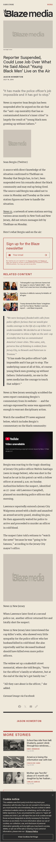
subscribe (8, 5)
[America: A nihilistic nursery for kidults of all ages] (10, 296)
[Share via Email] (30, 706)
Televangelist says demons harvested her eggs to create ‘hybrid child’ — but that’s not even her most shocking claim (35, 285)
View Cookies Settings (28, 837)
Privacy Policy (33, 261)
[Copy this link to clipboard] (36, 706)
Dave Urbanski (33, 749)
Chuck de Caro (33, 763)
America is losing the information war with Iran (39, 758)
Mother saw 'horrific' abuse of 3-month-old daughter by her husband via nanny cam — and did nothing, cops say (39, 776)
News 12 (7, 211)
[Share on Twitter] (25, 706)
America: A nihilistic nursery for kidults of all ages (35, 294)
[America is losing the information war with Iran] (13, 762)
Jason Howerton (13, 77)
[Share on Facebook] (19, 706)
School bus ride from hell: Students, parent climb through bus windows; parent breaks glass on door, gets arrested (39, 743)
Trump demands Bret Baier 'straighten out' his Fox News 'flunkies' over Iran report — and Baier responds (35, 306)
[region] (28, 816)
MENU (50, 5)
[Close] (53, 795)
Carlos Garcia (33, 782)
